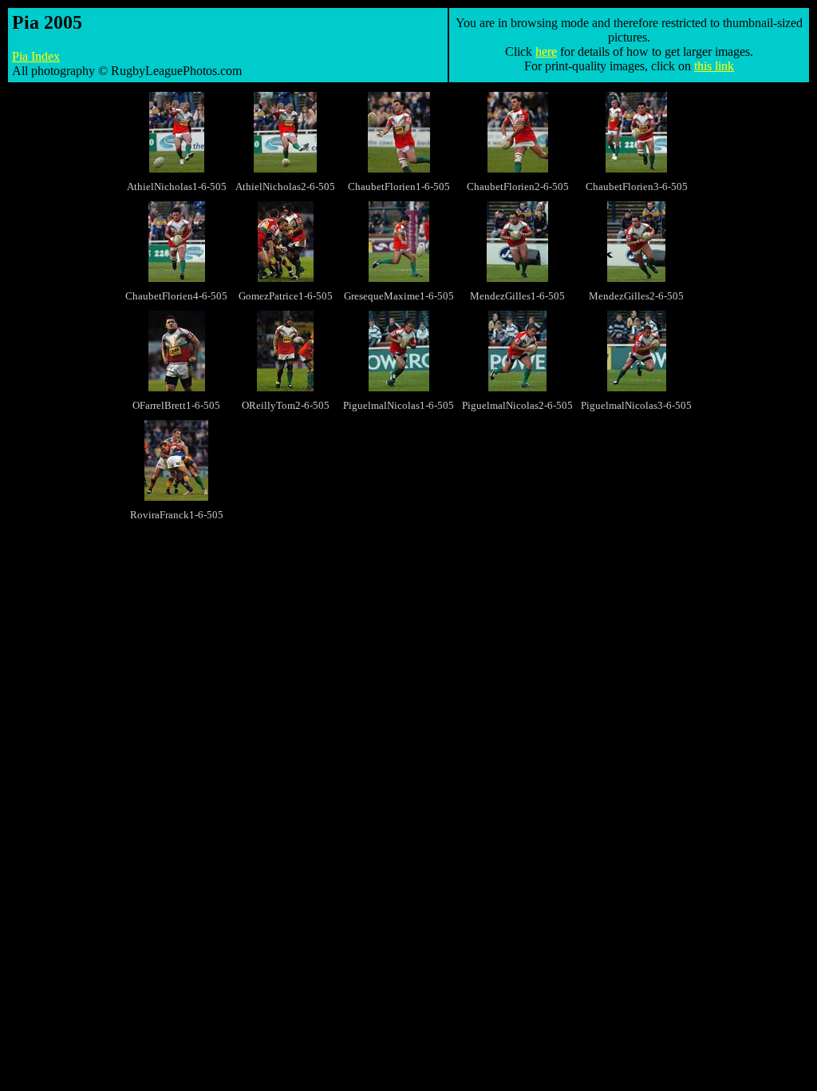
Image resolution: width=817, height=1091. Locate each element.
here (546, 51)
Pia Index (36, 56)
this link (714, 66)
